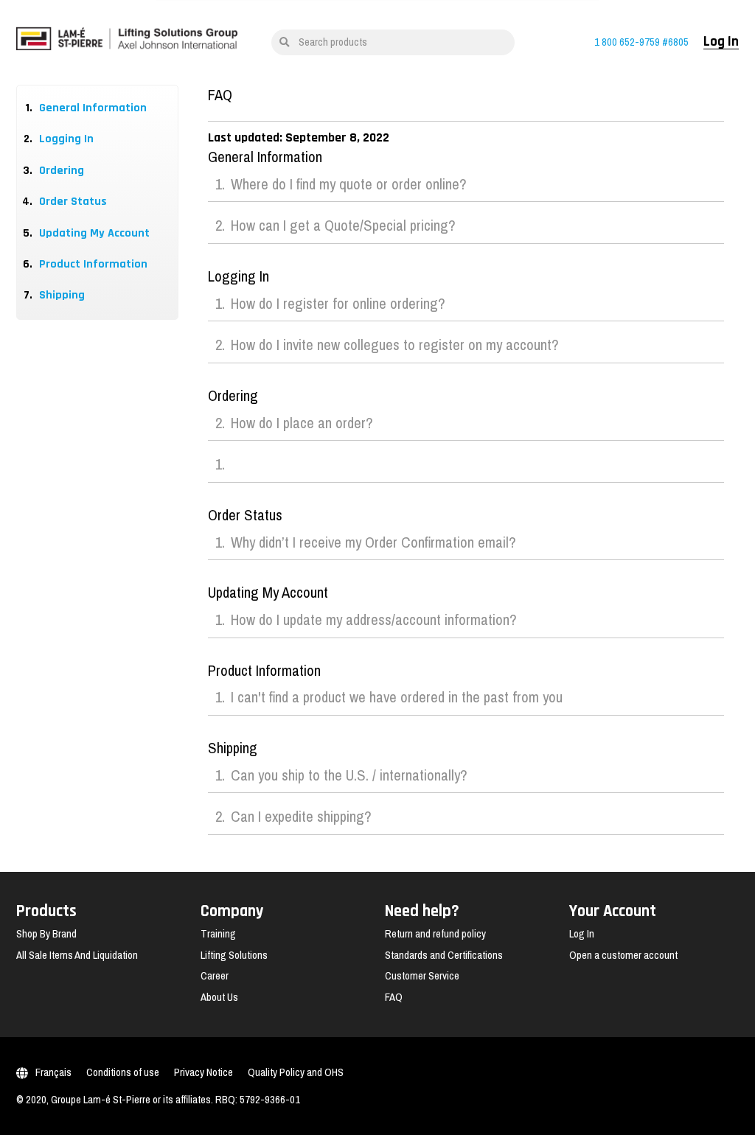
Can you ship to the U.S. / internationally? (349, 776)
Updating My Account (94, 233)
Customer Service (422, 975)
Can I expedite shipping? (301, 817)
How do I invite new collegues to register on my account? (395, 345)
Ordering (61, 170)
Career (215, 975)
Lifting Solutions (234, 955)
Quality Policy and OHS (296, 1072)
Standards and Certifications (444, 955)
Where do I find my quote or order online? (349, 185)
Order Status (73, 201)
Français (53, 1072)
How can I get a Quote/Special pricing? (343, 226)
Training (218, 933)
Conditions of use (122, 1072)
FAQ (394, 997)
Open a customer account (623, 955)
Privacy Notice (203, 1072)
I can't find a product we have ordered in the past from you (397, 698)
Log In (721, 42)
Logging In (66, 139)
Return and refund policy (435, 933)
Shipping (62, 295)
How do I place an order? (302, 423)
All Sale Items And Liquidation (77, 955)
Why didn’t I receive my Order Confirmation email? (373, 543)
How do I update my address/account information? (374, 620)
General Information (93, 108)
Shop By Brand (46, 933)
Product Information (93, 264)
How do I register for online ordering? (338, 304)
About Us (219, 997)
